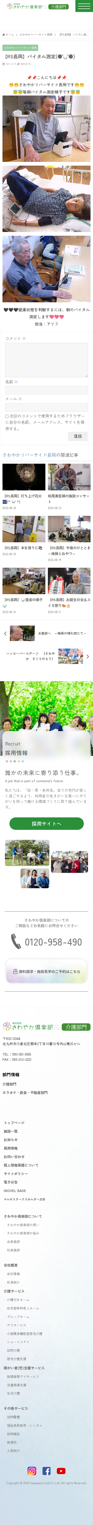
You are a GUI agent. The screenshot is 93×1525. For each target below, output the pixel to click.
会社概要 (11, 1265)
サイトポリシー (16, 1173)
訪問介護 (13, 1350)
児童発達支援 (16, 1385)
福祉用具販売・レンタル (24, 1425)
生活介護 (13, 1393)
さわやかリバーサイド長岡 (20, 48)
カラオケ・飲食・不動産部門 (25, 1092)
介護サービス (14, 1291)
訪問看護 (13, 1417)
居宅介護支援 (16, 1358)
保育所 (12, 1442)
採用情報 (11, 1148)
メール (13, 399)
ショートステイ (18, 1341)
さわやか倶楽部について (23, 1216)
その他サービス (16, 1408)
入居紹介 (13, 1450)
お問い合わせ (14, 1156)
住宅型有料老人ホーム (23, 1308)
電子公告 (11, 1182)
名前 (11, 382)
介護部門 (9, 1084)
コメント (15, 338)
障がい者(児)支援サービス (24, 1367)
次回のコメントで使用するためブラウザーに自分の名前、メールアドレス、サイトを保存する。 (45, 422)
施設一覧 (11, 1131)
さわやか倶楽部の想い (23, 1224)
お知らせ (11, 1139)
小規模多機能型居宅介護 (24, 1333)
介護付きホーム (18, 1299)
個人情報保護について (21, 1165)
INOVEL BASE (15, 1190)
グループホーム (18, 1316)
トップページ (14, 1122)
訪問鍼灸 (13, 1433)
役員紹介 (13, 1282)
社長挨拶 (13, 1250)
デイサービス (16, 1325)
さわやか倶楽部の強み (23, 1233)
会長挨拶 (13, 1241)
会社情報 (13, 1273)
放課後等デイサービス (23, 1376)
